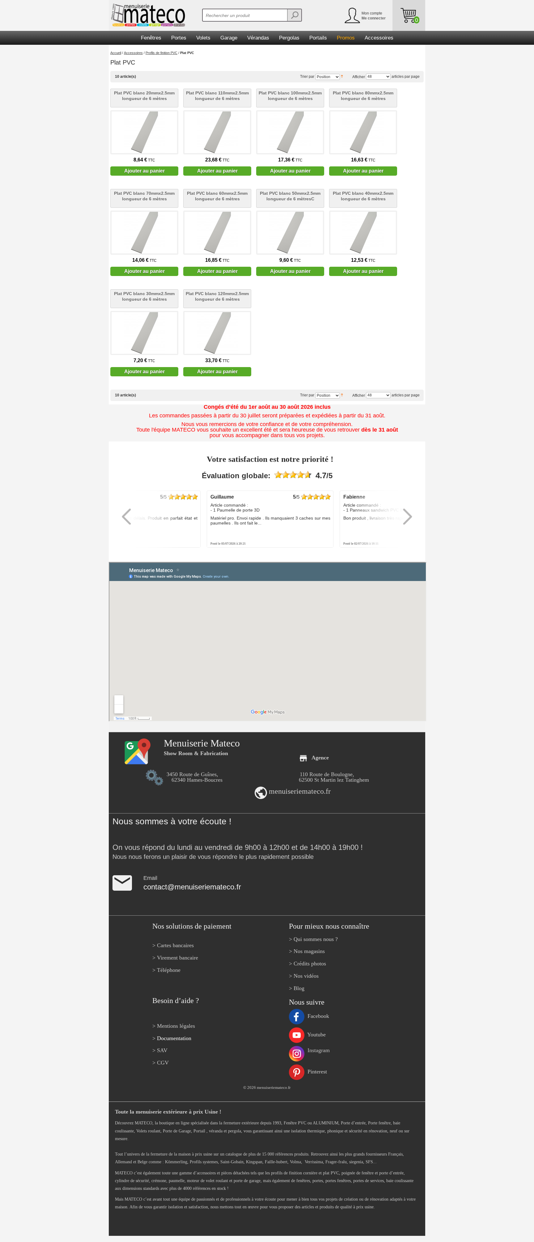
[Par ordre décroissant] (342, 76)
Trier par (307, 76)
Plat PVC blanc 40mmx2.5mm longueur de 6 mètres (363, 196)
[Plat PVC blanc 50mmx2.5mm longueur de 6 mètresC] (290, 233)
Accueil (115, 53)
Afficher (358, 76)
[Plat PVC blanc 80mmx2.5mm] (363, 132)
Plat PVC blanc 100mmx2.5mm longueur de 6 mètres (290, 95)
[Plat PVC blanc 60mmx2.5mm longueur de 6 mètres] (217, 233)
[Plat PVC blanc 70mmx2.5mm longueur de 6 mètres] (144, 233)
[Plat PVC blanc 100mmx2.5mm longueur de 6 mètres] (290, 132)
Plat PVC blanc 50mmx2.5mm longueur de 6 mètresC (290, 196)
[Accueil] (147, 15)
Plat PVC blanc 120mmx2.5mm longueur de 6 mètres (217, 296)
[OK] (294, 15)
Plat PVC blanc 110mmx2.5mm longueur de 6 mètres (217, 95)
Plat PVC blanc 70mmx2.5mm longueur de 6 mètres (144, 196)
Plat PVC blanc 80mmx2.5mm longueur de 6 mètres (363, 95)
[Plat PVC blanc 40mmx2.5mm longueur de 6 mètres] (363, 233)
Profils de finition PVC (161, 53)
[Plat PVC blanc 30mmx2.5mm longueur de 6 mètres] (144, 333)
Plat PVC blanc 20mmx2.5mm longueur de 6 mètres (144, 95)
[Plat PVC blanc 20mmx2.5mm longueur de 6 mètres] (144, 132)
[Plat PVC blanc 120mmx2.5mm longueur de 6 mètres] (217, 333)
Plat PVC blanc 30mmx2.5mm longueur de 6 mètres (144, 296)
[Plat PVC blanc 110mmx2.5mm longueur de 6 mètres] (217, 132)
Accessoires (133, 53)
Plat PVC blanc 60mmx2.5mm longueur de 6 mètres (217, 196)
